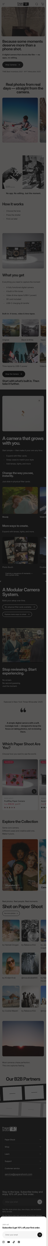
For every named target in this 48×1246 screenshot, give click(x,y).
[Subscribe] (39, 1234)
